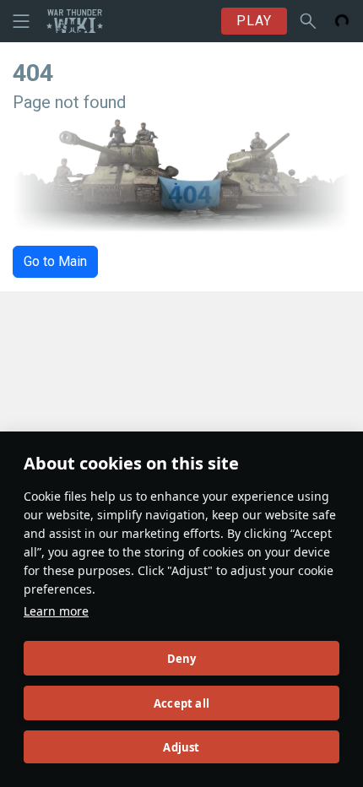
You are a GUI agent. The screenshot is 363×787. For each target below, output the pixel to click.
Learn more (56, 611)
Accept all (181, 703)
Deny (182, 658)
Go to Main (55, 261)
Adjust (181, 747)
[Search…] (308, 21)
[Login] (342, 21)
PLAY (254, 21)
